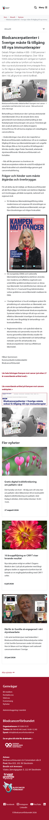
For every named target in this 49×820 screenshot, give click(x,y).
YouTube (37, 804)
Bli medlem (7, 692)
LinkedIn (23, 807)
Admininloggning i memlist (14, 710)
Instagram (23, 804)
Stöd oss (6, 698)
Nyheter (21, 17)
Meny (42, 7)
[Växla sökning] (35, 7)
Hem (5, 17)
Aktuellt (12, 17)
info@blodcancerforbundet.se (21, 732)
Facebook (10, 804)
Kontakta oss (8, 695)
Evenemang (8, 701)
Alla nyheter (7, 672)
